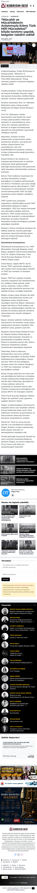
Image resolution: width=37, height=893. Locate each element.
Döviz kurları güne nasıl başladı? (9, 534)
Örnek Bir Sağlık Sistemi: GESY (22, 646)
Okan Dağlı (14, 643)
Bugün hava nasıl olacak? (25, 516)
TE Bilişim (23, 883)
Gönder (6, 579)
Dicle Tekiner (15, 701)
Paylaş (5, 66)
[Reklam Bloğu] (18, 773)
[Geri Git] (5, 1)
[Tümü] (35, 605)
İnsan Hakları (19, 867)
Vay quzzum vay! (16, 721)
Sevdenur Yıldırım (17, 669)
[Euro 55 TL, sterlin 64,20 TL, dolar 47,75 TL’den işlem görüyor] (27, 545)
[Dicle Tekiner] (4, 703)
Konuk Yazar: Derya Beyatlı (21, 609)
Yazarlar (6, 860)
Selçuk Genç (15, 617)
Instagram (6, 862)
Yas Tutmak (15, 671)
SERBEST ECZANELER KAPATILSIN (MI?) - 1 (19, 704)
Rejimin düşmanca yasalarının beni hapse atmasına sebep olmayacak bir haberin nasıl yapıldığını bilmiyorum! (22, 612)
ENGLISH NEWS (20, 869)
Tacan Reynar (15, 660)
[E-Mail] (12, 495)
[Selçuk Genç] (4, 619)
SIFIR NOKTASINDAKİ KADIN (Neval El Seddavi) (21, 679)
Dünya (12, 12)
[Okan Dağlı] (4, 645)
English (15, 862)
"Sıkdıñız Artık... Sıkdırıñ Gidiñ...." (16, 654)
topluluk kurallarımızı (22, 585)
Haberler (4, 12)
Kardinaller (14, 713)
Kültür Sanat (7, 869)
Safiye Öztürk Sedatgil (20, 684)
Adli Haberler (31, 12)
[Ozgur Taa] (5, 493)
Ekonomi (20, 12)
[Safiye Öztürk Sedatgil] (4, 687)
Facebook (15, 860)
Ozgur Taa (15, 491)
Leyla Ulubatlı (16, 726)
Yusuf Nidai (14, 651)
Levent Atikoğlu (17, 626)
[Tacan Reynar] (4, 661)
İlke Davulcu (15, 710)
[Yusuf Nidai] (4, 653)
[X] (18, 854)
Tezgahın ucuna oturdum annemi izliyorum (20, 730)
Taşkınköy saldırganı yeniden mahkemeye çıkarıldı (8, 552)
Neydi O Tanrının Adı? (19, 637)
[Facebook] (15, 854)
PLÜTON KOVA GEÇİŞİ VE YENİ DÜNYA (22, 688)
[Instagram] (21, 854)
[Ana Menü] (31, 6)
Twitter (24, 860)
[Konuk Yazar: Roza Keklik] (4, 695)
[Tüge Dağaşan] (4, 636)
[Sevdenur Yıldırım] (4, 670)
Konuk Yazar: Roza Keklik (20, 693)
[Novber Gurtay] (9, 756)
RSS (5, 877)
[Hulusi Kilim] (4, 720)
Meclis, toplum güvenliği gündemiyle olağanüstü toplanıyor (27, 535)
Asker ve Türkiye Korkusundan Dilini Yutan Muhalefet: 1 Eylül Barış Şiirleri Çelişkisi (22, 629)
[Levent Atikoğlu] (4, 628)
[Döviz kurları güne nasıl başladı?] (9, 528)
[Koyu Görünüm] (34, 6)
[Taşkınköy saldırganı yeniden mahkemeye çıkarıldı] (9, 545)
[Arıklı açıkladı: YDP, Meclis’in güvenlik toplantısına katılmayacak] (9, 510)
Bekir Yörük (15, 676)
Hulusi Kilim (15, 719)
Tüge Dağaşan (16, 635)
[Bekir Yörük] (4, 678)
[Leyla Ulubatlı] (4, 728)
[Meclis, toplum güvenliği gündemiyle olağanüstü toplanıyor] (27, 528)
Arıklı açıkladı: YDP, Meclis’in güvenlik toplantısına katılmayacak (8, 518)
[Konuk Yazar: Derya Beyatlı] (4, 611)
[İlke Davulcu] (4, 712)
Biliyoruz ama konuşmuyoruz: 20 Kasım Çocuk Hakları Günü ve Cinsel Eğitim (22, 696)
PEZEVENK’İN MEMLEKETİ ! (21, 663)
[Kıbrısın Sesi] (14, 6)
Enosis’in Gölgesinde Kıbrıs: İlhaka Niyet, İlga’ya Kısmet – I (22, 621)
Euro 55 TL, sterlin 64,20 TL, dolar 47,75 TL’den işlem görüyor (26, 552)
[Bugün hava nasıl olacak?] (27, 510)
